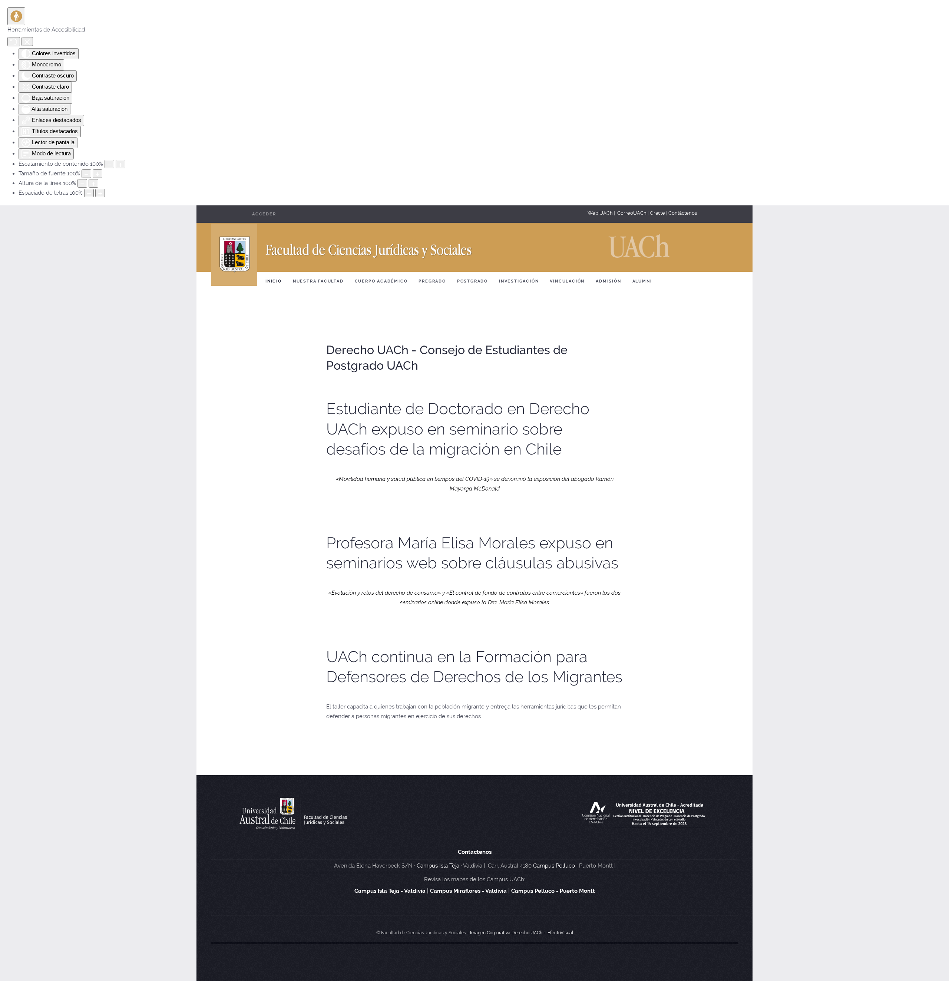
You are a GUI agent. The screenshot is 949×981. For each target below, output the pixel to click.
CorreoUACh (632, 213)
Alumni (642, 281)
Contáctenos (682, 213)
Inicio (273, 281)
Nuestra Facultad (318, 281)
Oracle (657, 213)
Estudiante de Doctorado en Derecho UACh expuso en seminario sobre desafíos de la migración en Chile (457, 429)
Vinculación (567, 281)
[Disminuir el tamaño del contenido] (109, 164)
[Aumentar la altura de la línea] (93, 183)
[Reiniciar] (13, 41)
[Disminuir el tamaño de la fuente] (86, 173)
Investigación (519, 281)
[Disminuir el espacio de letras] (89, 193)
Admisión (608, 281)
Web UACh (601, 213)
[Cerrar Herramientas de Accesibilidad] (27, 41)
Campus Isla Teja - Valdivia (390, 891)
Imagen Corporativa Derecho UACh (506, 932)
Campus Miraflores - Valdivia (468, 891)
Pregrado (432, 281)
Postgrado (472, 281)
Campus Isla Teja (438, 865)
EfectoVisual (560, 932)
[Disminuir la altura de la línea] (82, 183)
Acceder (264, 214)
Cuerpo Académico (381, 281)
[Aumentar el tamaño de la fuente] (97, 173)
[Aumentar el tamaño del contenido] (120, 164)
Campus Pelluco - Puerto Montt (553, 891)
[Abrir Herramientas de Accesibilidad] (16, 16)
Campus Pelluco (554, 865)
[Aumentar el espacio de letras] (100, 193)
